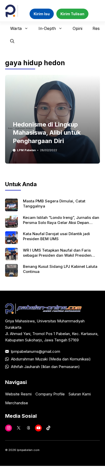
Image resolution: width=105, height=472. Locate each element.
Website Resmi (18, 394)
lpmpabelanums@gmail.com (35, 351)
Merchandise (16, 402)
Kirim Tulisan (72, 14)
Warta (16, 28)
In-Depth (47, 28)
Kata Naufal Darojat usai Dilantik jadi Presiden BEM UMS (56, 236)
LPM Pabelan (26, 150)
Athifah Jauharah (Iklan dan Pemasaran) (45, 366)
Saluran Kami (80, 394)
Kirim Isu (42, 14)
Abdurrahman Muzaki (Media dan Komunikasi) (51, 359)
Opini (77, 28)
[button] (12, 41)
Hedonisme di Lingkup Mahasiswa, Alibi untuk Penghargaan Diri (47, 133)
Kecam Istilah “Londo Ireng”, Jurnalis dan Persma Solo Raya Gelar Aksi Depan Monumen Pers (61, 222)
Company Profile (50, 394)
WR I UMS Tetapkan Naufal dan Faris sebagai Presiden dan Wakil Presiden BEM (57, 255)
